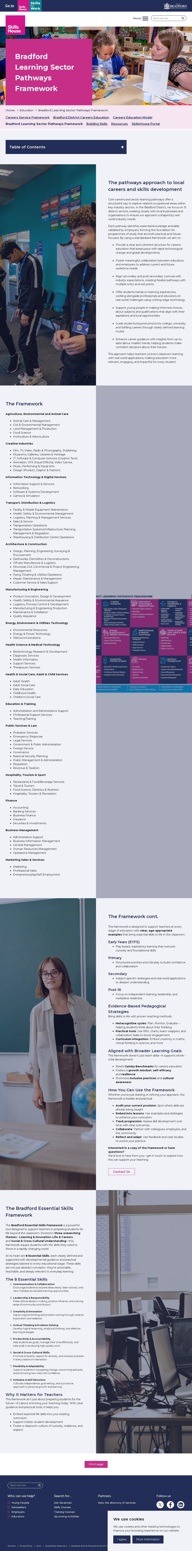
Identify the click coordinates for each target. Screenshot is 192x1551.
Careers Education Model (132, 117)
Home (10, 110)
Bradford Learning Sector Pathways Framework (44, 124)
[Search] (184, 18)
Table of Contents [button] (27, 147)
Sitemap (12, 1546)
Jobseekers (18, 1507)
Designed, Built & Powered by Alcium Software (93, 1546)
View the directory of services (117, 1502)
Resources (119, 124)
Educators (17, 1516)
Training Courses (64, 1511)
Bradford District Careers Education (81, 117)
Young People (20, 1502)
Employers (18, 1511)
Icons (39, 1546)
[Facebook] (170, 1504)
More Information (148, 1539)
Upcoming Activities (66, 1516)
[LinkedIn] (180, 1504)
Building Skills (96, 124)
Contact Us (121, 1172)
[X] (160, 1504)
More (137, 18)
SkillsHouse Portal (146, 124)
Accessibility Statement (56, 1546)
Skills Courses (62, 1507)
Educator (26, 110)
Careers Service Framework (28, 117)
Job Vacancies (63, 1502)
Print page (96, 1464)
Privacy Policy (26, 1546)
